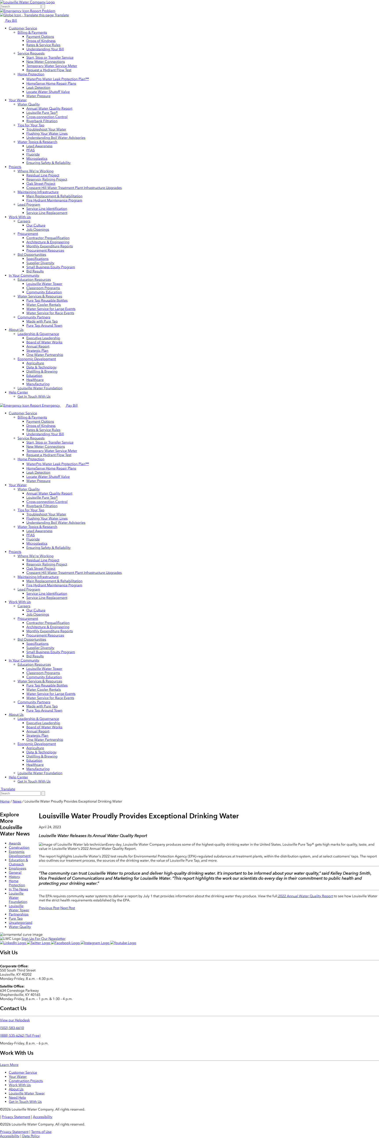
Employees (17, 868)
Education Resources (34, 279)
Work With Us (20, 217)
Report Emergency (45, 405)
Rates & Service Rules (43, 45)
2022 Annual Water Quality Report (305, 896)
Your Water (18, 100)
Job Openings (37, 229)
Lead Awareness (39, 146)
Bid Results (35, 271)
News (17, 801)
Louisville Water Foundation (40, 388)
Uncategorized (20, 923)
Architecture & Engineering (47, 242)
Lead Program (29, 204)
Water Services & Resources (40, 296)
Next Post (67, 908)
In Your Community (24, 275)
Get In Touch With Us (34, 396)
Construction (19, 847)
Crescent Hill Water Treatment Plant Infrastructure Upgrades (74, 188)
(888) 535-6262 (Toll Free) (20, 1035)
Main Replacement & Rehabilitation (54, 196)
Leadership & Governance (38, 334)
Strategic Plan (37, 350)
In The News (18, 889)
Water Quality (29, 104)
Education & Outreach (18, 862)
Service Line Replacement (46, 213)
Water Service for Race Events (50, 313)
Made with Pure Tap (42, 321)
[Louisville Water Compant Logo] (27, 2)
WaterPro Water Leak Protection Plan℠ (57, 79)
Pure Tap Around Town (44, 325)
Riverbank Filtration (41, 121)
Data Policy (31, 1136)
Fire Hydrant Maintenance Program (54, 200)
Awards (15, 843)
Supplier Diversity (40, 263)
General (15, 872)
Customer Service (23, 28)
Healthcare (35, 380)
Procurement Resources (45, 250)
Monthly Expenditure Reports (49, 246)
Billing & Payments (32, 32)
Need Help (17, 1097)
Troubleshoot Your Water (46, 129)
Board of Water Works (44, 342)
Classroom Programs (43, 288)
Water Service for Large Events (50, 309)
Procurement (28, 234)
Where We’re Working (36, 171)
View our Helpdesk (15, 1020)
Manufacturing (38, 384)
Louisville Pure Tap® (42, 113)
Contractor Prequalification (48, 238)
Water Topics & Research (37, 142)
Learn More (9, 1065)
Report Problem (42, 11)
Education (34, 375)
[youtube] (123, 943)
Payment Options (40, 36)
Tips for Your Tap (31, 125)
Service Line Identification (46, 209)
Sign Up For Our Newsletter (43, 939)
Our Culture (35, 225)
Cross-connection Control (47, 117)
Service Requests (31, 53)
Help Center (18, 392)
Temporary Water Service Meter (51, 66)
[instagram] (95, 943)
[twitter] (39, 943)
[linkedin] (13, 943)
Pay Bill (11, 20)
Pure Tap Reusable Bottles (47, 300)
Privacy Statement (16, 1117)
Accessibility (42, 1117)
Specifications (37, 259)
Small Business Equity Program (50, 267)
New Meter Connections (45, 62)
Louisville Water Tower (44, 284)
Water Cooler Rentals (43, 305)
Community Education (44, 292)
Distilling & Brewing (41, 371)
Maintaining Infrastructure (38, 192)
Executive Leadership (43, 338)
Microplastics (36, 158)
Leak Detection (38, 87)
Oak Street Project (40, 183)
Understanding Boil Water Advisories (55, 138)
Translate (61, 15)
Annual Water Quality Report (49, 108)
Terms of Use (41, 1132)
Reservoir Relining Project (46, 179)
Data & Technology (41, 367)
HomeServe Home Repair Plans (51, 83)
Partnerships (19, 914)
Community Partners (34, 317)
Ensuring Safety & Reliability (48, 163)
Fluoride (33, 154)
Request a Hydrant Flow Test (48, 70)
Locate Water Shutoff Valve (48, 92)
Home (5, 801)
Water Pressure (38, 96)
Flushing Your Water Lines (47, 133)
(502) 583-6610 (12, 1028)
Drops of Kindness (40, 41)
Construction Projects (26, 1081)
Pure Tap (16, 918)
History (14, 877)
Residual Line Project (42, 175)
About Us (16, 330)
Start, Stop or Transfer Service (49, 57)
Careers (24, 221)
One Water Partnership (44, 355)
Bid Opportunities (32, 254)
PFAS (30, 150)
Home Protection (31, 74)
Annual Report (37, 346)
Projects (15, 167)
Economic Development (37, 359)
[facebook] (66, 943)
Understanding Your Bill (45, 49)
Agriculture (35, 363)
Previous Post (49, 908)
